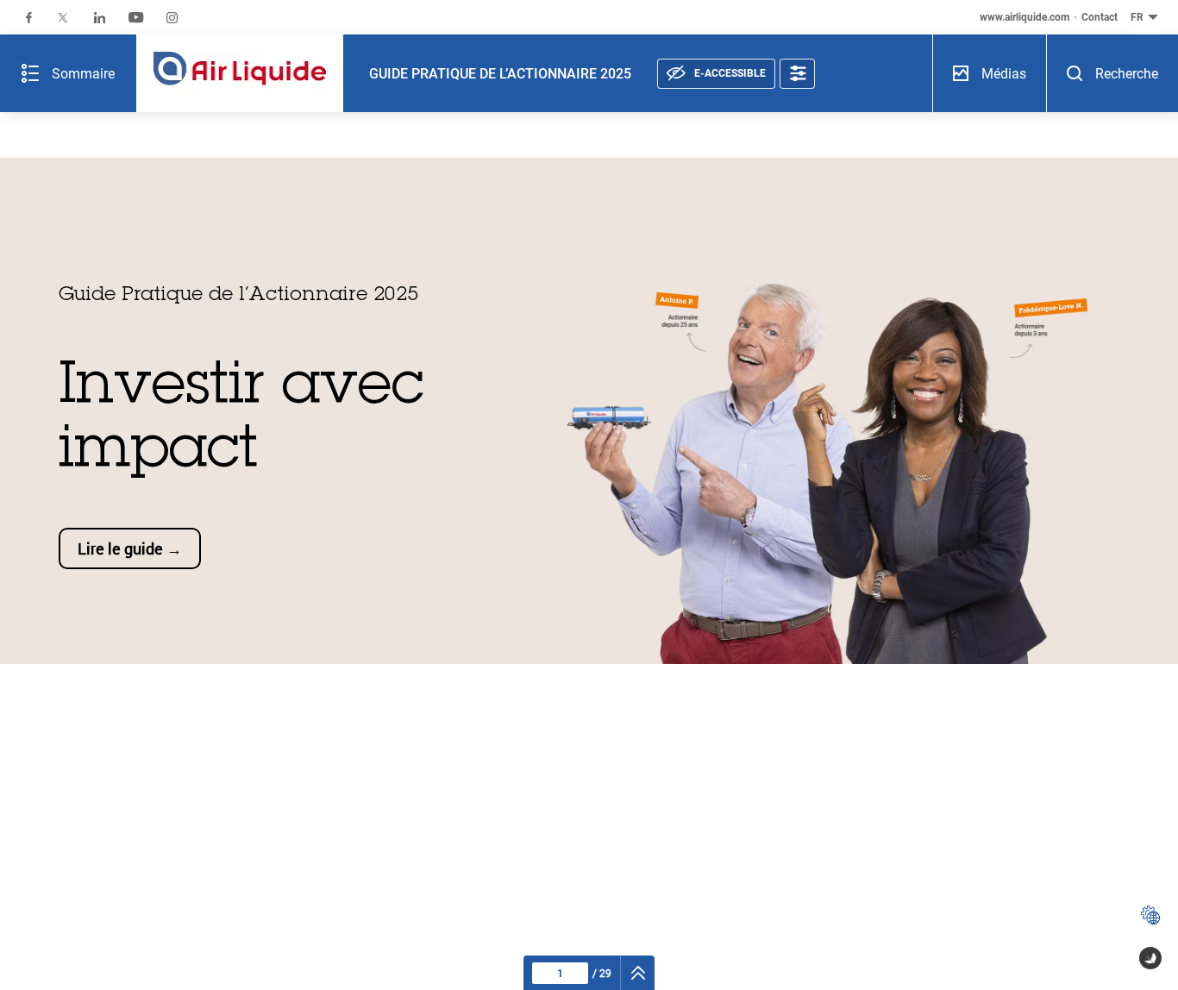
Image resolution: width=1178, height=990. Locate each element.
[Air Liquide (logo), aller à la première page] (240, 73)
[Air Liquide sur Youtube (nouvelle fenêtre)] (136, 17)
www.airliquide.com (1024, 17)
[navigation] (638, 973)
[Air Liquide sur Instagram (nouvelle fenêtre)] (172, 17)
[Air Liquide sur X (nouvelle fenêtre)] (63, 17)
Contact (1099, 17)
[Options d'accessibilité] (797, 74)
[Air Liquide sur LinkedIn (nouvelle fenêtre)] (99, 17)
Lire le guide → (130, 548)
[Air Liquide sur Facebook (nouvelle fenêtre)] (29, 17)
